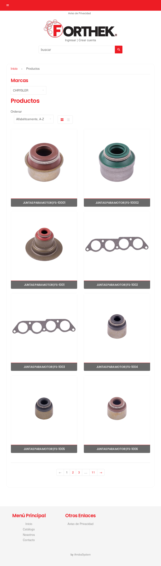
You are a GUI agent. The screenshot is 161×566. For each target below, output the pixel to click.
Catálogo (29, 529)
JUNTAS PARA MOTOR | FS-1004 (117, 367)
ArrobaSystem (82, 554)
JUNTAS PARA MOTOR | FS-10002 (117, 203)
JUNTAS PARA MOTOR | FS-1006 (117, 449)
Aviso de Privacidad (79, 13)
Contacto (29, 540)
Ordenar (16, 111)
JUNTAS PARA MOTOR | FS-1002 (117, 285)
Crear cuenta (87, 40)
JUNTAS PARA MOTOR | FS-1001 (44, 285)
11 (93, 472)
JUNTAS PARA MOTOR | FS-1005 (44, 449)
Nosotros (29, 534)
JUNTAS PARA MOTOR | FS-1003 (44, 367)
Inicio (14, 68)
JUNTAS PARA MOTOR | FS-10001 (44, 203)
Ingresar (70, 40)
